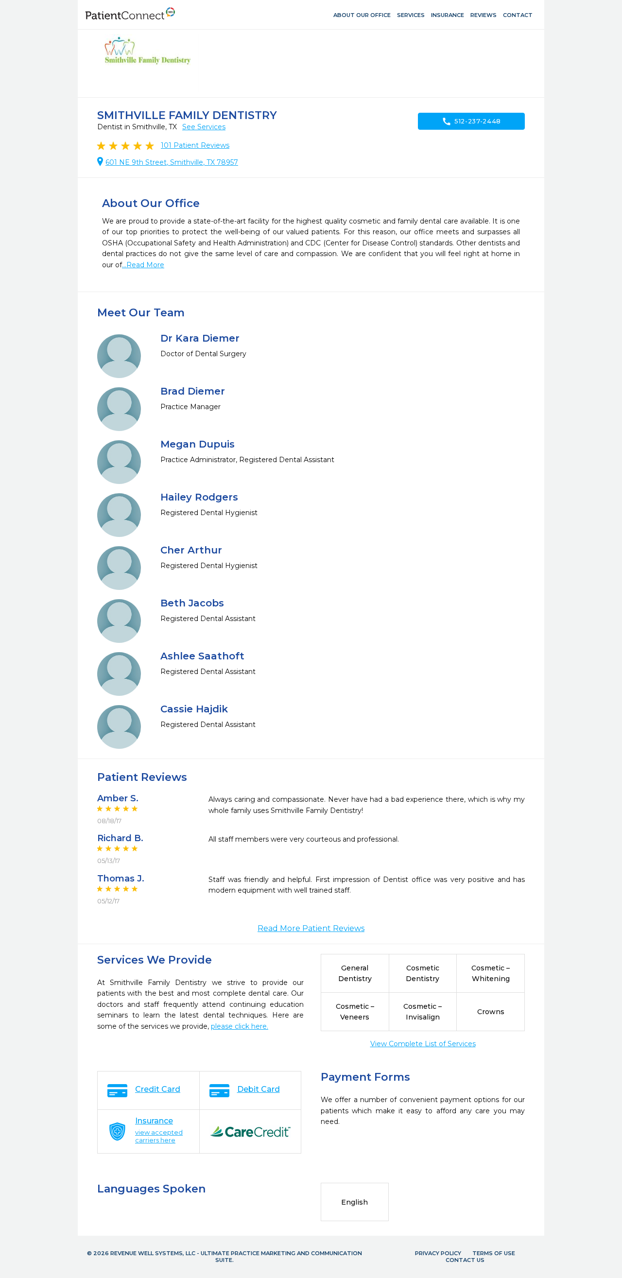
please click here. (239, 1026)
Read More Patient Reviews (311, 928)
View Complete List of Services (423, 1043)
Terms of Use (493, 1253)
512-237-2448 (471, 121)
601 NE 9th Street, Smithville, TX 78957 (171, 162)
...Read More (143, 264)
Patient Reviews (195, 145)
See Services (203, 126)
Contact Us (465, 1260)
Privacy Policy (438, 1253)
